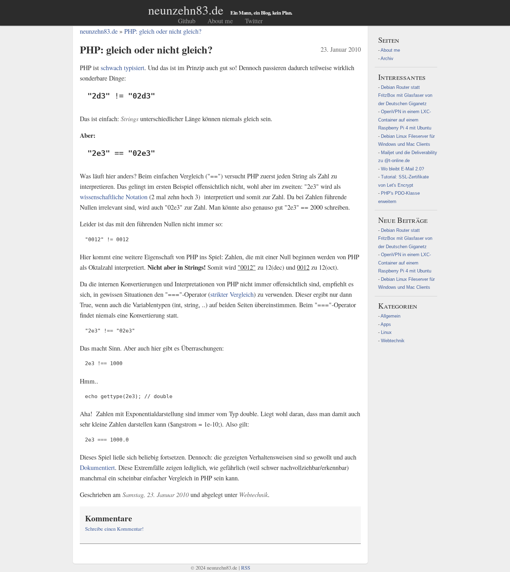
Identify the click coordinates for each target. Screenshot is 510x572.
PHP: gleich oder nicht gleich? (162, 31)
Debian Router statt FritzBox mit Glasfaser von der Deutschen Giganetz (405, 95)
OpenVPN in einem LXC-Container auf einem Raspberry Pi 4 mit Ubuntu (404, 120)
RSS (245, 567)
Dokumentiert (97, 467)
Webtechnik (393, 340)
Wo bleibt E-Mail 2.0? (402, 168)
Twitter (254, 20)
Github (186, 20)
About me (220, 20)
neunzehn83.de (185, 9)
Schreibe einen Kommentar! (114, 528)
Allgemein (390, 316)
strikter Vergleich (232, 294)
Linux (386, 332)
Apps (386, 324)
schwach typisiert (122, 67)
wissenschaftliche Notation (113, 196)
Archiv (387, 58)
